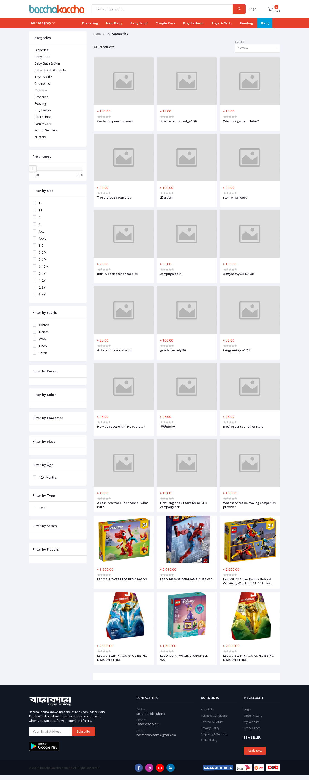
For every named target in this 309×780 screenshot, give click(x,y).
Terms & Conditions (214, 715)
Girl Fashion (43, 117)
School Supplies (45, 130)
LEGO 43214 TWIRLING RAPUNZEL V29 (184, 658)
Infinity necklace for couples (117, 274)
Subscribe (84, 731)
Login (253, 9)
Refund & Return (212, 722)
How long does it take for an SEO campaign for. (183, 505)
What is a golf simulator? (241, 121)
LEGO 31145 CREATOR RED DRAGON (122, 579)
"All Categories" (117, 33)
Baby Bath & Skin (47, 63)
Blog (265, 23)
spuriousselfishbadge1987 (178, 121)
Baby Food (139, 23)
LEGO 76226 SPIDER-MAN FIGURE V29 (186, 579)
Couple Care (165, 23)
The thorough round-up (114, 197)
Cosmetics (42, 83)
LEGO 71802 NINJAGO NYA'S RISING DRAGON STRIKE (122, 658)
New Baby (114, 23)
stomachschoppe (235, 197)
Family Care (43, 123)
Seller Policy (209, 740)
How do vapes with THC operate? (121, 426)
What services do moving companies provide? (249, 505)
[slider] (33, 168)
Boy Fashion (193, 23)
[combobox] (257, 48)
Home (97, 33)
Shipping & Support (214, 734)
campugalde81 (171, 274)
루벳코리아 (167, 426)
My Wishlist (251, 722)
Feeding (246, 23)
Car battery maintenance (115, 121)
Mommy (40, 90)
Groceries (41, 97)
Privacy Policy (210, 728)
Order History (253, 715)
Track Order (252, 728)
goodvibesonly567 (173, 350)
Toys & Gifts (221, 23)
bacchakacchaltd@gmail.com (156, 735)
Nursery (40, 137)
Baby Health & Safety (50, 70)
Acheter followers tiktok (114, 350)
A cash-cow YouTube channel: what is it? (122, 505)
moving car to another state (243, 426)
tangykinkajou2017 (236, 350)
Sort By (240, 41)
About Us (207, 709)
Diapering (90, 23)
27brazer (166, 197)
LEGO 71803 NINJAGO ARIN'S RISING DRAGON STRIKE (248, 658)
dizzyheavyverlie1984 (238, 274)
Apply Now (255, 751)
